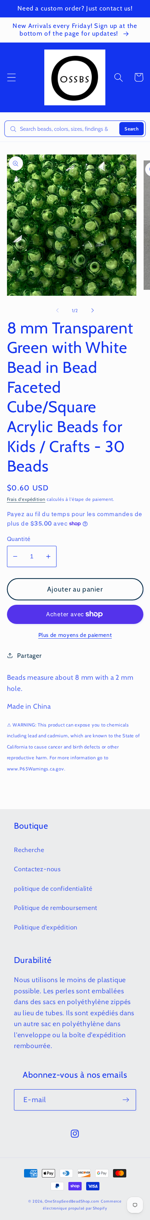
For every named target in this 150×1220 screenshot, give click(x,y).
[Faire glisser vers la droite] (92, 310)
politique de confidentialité (53, 888)
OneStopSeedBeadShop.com (72, 1201)
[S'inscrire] (126, 1099)
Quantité (19, 538)
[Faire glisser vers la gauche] (57, 310)
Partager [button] (29, 656)
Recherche (29, 850)
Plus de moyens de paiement (75, 635)
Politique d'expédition (45, 927)
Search (131, 128)
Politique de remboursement (55, 908)
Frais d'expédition (26, 499)
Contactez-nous (37, 869)
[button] (11, 77)
